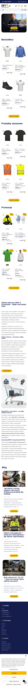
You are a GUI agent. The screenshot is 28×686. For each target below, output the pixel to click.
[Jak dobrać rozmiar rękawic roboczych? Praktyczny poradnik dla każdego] (14, 486)
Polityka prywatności (17, 684)
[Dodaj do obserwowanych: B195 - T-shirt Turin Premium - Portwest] (16, 131)
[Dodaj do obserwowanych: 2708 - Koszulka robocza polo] (3, 251)
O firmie (3, 626)
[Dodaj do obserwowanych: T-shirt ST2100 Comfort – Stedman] (16, 81)
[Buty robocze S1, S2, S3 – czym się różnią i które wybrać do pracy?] (14, 575)
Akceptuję (14, 673)
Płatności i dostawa (6, 645)
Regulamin (4, 641)
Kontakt (3, 624)
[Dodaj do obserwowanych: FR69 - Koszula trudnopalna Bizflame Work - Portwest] (16, 47)
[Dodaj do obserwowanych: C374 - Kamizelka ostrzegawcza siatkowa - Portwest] (16, 165)
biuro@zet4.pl (8, 616)
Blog (3, 628)
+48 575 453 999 (7, 1)
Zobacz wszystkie (14, 116)
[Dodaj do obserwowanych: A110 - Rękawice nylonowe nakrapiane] (16, 215)
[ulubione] (19, 6)
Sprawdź (14, 28)
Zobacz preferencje (14, 681)
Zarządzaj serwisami (14, 669)
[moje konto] (22, 6)
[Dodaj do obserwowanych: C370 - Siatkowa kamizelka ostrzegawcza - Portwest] (3, 165)
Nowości (3, 632)
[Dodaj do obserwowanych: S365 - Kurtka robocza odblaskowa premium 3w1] (3, 215)
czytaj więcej (14, 511)
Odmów (14, 677)
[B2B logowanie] (16, 6)
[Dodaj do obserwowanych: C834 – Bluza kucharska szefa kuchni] (16, 251)
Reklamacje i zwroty (6, 643)
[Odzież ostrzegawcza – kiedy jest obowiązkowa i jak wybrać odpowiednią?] (14, 530)
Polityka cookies (9, 684)
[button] (26, 656)
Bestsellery (4, 630)
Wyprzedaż (4, 634)
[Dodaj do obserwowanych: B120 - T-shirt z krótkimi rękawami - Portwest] (3, 131)
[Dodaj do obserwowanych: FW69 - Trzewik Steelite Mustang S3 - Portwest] (3, 81)
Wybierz (8, 72)
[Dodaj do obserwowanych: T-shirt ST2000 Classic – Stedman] (3, 47)
